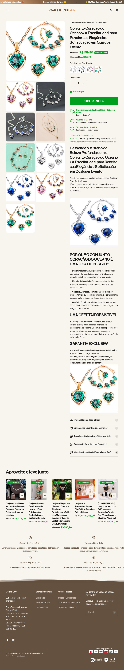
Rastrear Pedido (43, 602)
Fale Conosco (42, 607)
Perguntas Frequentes (67, 607)
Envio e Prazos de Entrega (69, 602)
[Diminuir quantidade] (73, 83)
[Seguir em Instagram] (13, 640)
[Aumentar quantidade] (83, 83)
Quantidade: (75, 78)
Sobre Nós (40, 598)
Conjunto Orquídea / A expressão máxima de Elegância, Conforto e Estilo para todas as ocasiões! (15, 509)
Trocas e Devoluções (67, 598)
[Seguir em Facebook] (7, 640)
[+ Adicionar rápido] (22, 495)
